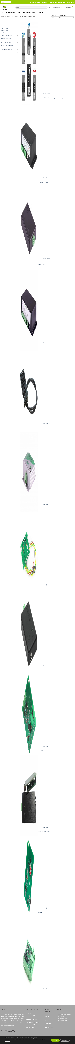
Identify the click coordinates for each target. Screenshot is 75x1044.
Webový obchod (10, 12)
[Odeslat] (46, 7)
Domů (2, 16)
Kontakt (40, 12)
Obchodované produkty (7, 49)
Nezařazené (4, 52)
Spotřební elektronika (6, 35)
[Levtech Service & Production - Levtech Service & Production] (4, 7)
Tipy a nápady (26, 12)
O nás (33, 12)
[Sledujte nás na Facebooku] (66, 2)
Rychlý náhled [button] (46, 93)
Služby (18, 12)
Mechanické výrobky (6, 42)
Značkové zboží (5, 33)
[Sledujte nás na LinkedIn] (71, 2)
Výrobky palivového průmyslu (12, 16)
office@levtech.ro (62, 1018)
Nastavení (64, 1040)
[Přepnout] (15, 29)
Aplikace (3, 26)
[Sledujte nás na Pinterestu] (69, 2)
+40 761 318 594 (62, 1016)
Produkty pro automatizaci (4, 29)
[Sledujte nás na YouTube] (73, 2)
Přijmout (55, 1040)
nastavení (7, 1041)
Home (2, 12)
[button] (55, 7)
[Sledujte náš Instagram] (67, 2)
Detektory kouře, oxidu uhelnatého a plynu (7, 46)
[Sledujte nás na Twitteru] (7, 1031)
